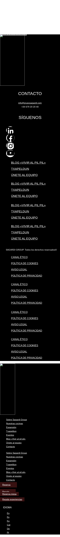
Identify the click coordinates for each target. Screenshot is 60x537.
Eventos (10, 435)
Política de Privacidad (26, 275)
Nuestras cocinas (14, 423)
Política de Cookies (24, 263)
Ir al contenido (7, 1)
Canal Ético (19, 257)
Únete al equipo (24, 175)
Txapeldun (20, 168)
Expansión (11, 427)
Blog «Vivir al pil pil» (28, 162)
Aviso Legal (19, 269)
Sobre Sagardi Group (16, 419)
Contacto (10, 446)
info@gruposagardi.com (30, 103)
